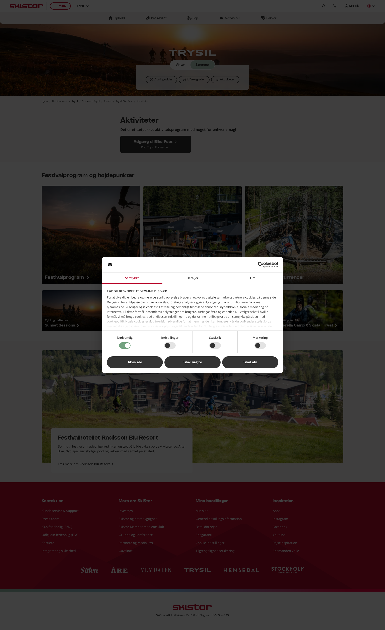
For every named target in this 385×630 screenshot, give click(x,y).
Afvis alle (135, 362)
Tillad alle (250, 362)
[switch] (170, 345)
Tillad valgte (192, 362)
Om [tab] (252, 278)
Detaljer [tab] (192, 278)
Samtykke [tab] (132, 278)
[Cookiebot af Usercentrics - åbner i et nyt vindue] (260, 265)
